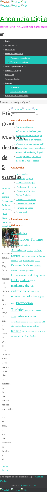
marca (32, 280)
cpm (33, 256)
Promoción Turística (26, 191)
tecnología (22, 326)
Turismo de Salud (24, 208)
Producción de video (26, 187)
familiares (37, 266)
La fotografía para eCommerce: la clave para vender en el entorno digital (29, 131)
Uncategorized (23, 212)
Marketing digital (24, 178)
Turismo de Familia (25, 203)
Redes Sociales (23, 195)
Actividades (22, 174)
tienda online (33, 326)
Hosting (42, 275)
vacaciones (39, 331)
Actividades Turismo (27, 239)
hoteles (15, 280)
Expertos (16, 265)
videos (14, 336)
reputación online (26, 322)
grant (4, 213)
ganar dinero (30, 270)
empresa (37, 261)
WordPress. (33, 485)
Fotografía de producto (18, 270)
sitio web (14, 326)
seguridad (37, 322)
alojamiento (25, 245)
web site (26, 336)
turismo (16, 331)
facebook (28, 265)
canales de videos (26, 256)
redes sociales (26, 316)
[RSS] (24, 2)
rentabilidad (15, 322)
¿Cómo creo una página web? (30, 144)
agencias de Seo (16, 245)
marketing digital (22, 285)
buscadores (30, 251)
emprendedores (26, 260)
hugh (4, 217)
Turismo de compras (26, 199)
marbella (25, 280)
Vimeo (20, 336)
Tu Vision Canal (28, 331)
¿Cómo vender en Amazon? (29, 139)
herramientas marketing (24, 275)
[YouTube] (5, 2)
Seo (43, 322)
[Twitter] (16, 2)
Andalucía (18, 250)
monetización (35, 291)
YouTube (33, 336)
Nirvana (24, 485)
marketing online (20, 291)
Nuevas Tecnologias (25, 182)
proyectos (29, 310)
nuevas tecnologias (24, 296)
